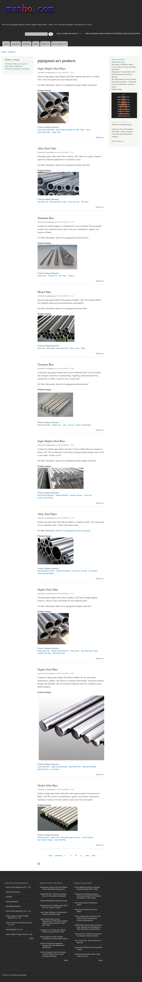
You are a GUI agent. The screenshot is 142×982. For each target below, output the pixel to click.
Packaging (25, 69)
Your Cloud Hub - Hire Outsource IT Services (88, 941)
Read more (100, 137)
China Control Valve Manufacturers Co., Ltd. (19, 923)
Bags (12, 66)
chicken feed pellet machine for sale (53, 900)
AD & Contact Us (59, 43)
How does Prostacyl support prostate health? (88, 948)
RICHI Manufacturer (13, 906)
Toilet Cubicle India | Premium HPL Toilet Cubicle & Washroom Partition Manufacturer (88, 918)
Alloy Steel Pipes (47, 514)
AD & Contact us (117, 141)
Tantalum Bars (46, 218)
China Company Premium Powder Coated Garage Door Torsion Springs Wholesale (53, 954)
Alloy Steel (84, 202)
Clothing (8, 64)
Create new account (70, 33)
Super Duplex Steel (44, 132)
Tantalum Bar (42, 276)
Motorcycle (9, 69)
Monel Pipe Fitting (62, 348)
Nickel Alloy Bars (43, 769)
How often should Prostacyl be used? (86, 903)
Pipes (82, 129)
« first (50, 855)
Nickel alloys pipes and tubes (71, 837)
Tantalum (71, 276)
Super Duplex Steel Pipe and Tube (67, 129)
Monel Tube (44, 292)
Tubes (88, 129)
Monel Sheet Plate (75, 767)
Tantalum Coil (52, 276)
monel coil (70, 425)
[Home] (29, 9)
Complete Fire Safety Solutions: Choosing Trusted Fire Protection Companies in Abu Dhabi (88, 896)
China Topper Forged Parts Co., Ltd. (19, 934)
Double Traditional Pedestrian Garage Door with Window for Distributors (52, 945)
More (32, 938)
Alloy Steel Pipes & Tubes (58, 202)
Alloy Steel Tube (47, 148)
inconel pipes (93, 571)
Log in (59, 33)
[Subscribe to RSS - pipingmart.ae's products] (39, 862)
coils (60, 276)
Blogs (36, 43)
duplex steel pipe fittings (46, 573)
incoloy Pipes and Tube (79, 571)
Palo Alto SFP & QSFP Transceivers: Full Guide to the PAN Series (88, 935)
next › (87, 855)
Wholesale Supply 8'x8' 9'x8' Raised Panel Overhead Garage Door (53, 888)
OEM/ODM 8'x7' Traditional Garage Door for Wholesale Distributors (53, 895)
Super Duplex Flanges (45, 840)
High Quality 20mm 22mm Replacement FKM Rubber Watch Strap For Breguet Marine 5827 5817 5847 (54, 922)
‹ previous (58, 855)
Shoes (7, 66)
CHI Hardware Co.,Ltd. (14, 929)
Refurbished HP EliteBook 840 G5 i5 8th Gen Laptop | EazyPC (54, 906)
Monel (83, 348)
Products (26, 43)
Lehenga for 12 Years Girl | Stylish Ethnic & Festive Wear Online (53, 931)
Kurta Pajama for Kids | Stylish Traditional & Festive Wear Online (53, 937)
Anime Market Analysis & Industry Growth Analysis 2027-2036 (87, 888)
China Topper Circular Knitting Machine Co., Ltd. (17, 917)
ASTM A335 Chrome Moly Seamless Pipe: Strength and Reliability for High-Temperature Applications (88, 927)
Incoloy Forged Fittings (83, 425)
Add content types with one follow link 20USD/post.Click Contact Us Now (112, 33)
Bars (64, 276)
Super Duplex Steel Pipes (52, 68)
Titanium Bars (46, 364)
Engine (18, 69)
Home (6, 43)
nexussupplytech (12, 901)
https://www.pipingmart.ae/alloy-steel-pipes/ (73, 530)
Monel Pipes (51, 348)
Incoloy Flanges (87, 837)
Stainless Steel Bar (44, 425)
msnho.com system (19, 975)
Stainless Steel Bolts (89, 767)
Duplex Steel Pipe (60, 840)
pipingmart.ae (51, 72)
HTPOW (9, 896)
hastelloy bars (56, 425)
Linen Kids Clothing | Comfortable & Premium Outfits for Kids (53, 913)
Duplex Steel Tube (48, 589)
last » (94, 855)
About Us (45, 43)
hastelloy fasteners (76, 495)
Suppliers (15, 43)
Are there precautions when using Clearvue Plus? (87, 955)
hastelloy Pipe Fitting (63, 571)
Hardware (18, 66)
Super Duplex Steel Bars (51, 441)
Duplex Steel (56, 132)
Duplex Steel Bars (48, 669)
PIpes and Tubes (74, 202)
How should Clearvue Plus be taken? (86, 910)
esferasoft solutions (13, 892)
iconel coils (88, 495)
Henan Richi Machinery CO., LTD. (18, 887)
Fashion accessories (19, 64)
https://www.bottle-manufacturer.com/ (118, 60)
